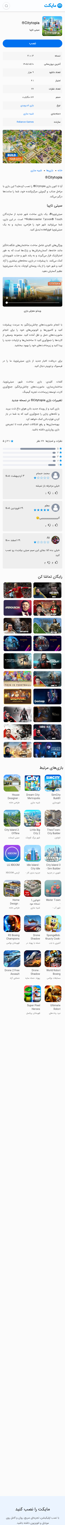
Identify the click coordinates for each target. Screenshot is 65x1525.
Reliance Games (25, 122)
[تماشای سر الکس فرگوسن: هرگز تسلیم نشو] (18, 609)
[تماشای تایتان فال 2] (18, 662)
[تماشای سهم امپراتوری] (47, 715)
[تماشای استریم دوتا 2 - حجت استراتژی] (47, 644)
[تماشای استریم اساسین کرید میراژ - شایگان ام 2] (18, 627)
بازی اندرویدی (27, 105)
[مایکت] (53, 8)
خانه (60, 170)
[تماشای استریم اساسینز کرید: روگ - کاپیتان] (18, 715)
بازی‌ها (49, 170)
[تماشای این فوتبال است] (18, 680)
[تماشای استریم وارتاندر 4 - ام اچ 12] (18, 751)
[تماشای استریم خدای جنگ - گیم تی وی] (47, 680)
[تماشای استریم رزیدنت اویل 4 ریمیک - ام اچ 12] (47, 733)
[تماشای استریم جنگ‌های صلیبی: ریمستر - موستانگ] (47, 627)
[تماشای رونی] (18, 591)
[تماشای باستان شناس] (18, 697)
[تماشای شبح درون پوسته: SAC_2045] (47, 751)
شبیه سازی (28, 114)
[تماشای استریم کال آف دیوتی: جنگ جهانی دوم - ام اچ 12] (47, 591)
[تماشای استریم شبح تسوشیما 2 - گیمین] (18, 733)
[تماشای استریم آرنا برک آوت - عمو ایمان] (47, 662)
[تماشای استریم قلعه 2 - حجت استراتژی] (18, 644)
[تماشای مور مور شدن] (47, 697)
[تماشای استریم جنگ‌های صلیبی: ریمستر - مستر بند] (47, 609)
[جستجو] (6, 5)
